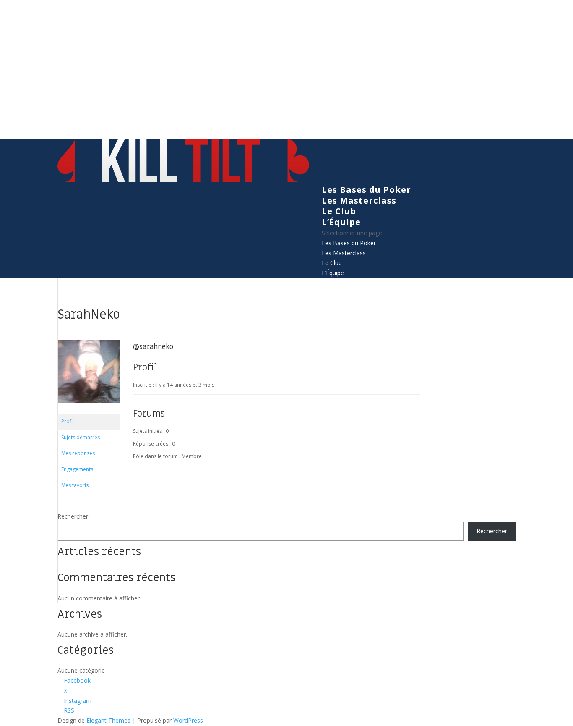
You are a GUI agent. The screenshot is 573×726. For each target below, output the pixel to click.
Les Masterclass (359, 200)
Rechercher (72, 516)
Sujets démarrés (80, 437)
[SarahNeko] (88, 409)
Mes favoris (75, 485)
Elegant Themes (108, 720)
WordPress (188, 720)
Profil (67, 421)
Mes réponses (78, 453)
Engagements (77, 469)
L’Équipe (341, 222)
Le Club (339, 211)
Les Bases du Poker (366, 189)
